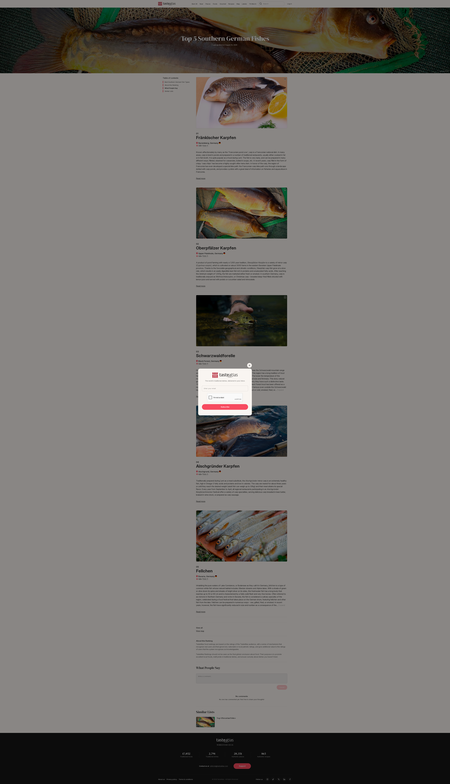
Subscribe (225, 407)
